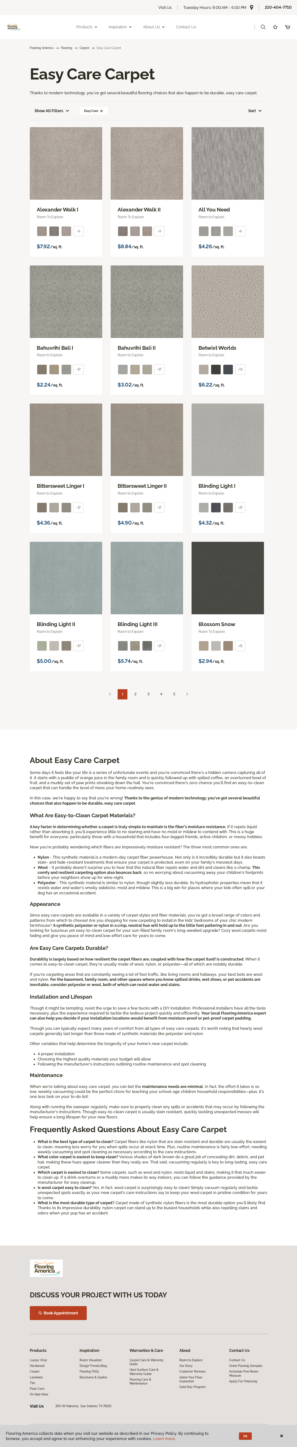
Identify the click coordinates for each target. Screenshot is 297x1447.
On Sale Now (39, 1394)
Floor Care (37, 1388)
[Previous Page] (110, 694)
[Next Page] (187, 694)
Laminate (36, 1377)
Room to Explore (190, 1360)
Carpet (84, 48)
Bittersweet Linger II (142, 486)
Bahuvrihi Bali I (55, 348)
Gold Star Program (192, 1387)
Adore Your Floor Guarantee (190, 1379)
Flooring (66, 48)
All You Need (214, 210)
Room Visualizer (91, 1360)
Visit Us (165, 7)
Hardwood (37, 1366)
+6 (240, 231)
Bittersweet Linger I (60, 486)
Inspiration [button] (118, 27)
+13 (240, 369)
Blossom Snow (217, 624)
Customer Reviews (192, 1371)
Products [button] (84, 27)
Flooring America (41, 48)
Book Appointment (61, 1313)
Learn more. (164, 1438)
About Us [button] (151, 27)
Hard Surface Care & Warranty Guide (144, 1371)
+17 (79, 369)
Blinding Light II (56, 624)
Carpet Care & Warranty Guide (147, 1362)
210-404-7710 (278, 7)
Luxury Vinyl (38, 1360)
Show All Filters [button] (49, 110)
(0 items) (287, 27)
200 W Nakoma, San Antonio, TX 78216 (83, 1406)
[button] (263, 27)
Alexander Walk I (57, 210)
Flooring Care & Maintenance (140, 1381)
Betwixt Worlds (217, 348)
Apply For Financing (243, 1381)
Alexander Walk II (139, 210)
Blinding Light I (217, 486)
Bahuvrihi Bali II (137, 348)
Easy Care (91, 111)
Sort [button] (252, 110)
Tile (32, 1383)
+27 (240, 507)
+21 (240, 646)
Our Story (186, 1366)
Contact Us (186, 27)
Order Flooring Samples (245, 1366)
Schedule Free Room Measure (243, 1373)
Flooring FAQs (89, 1371)
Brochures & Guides (93, 1377)
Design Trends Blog (93, 1366)
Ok (245, 1436)
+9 (78, 231)
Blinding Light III (138, 624)
